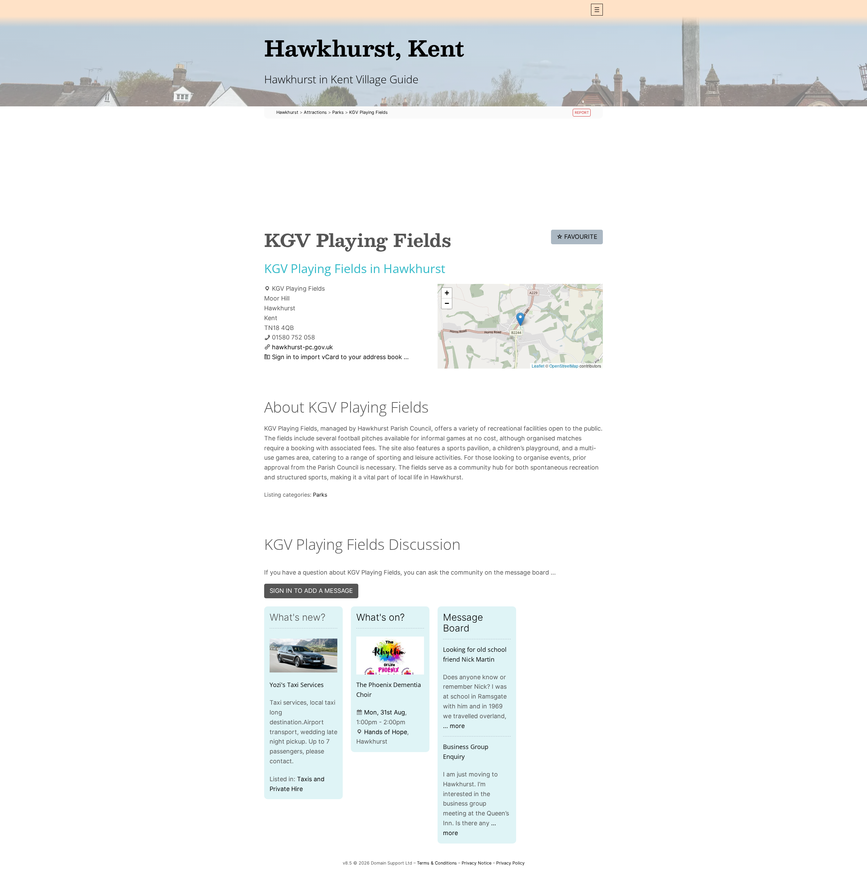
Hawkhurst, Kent (364, 47)
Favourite (577, 236)
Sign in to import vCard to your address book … (340, 356)
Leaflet (538, 366)
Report (582, 112)
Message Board (463, 622)
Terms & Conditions (437, 863)
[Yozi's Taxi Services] (303, 656)
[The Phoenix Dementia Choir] (390, 656)
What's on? (380, 617)
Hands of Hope (385, 731)
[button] (597, 10)
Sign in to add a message (311, 590)
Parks (320, 494)
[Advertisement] (433, 174)
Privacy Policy (510, 863)
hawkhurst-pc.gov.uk (302, 347)
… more (454, 725)
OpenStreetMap (563, 366)
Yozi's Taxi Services (297, 685)
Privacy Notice (476, 863)
